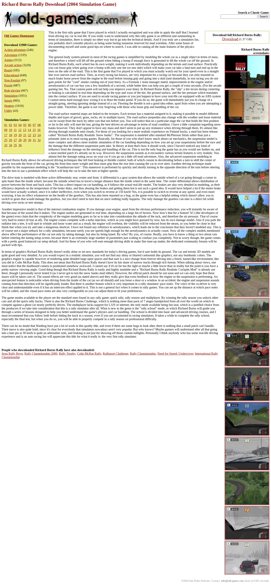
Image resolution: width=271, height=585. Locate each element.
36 (20, 145)
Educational (11, 75)
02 (10, 125)
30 (29, 140)
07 (34, 125)
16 (38, 130)
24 (39, 135)
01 (5, 125)
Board (8, 70)
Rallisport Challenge (115, 353)
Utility (8, 110)
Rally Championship (143, 353)
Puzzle (8, 85)
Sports (8, 100)
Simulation (11, 95)
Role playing (12, 90)
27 (15, 140)
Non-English (12, 80)
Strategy (9, 105)
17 (5, 135)
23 (34, 135)
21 (24, 135)
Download (230, 39)
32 (39, 140)
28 (20, 140)
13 (24, 130)
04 (20, 125)
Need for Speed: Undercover (175, 353)
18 (10, 135)
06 (29, 125)
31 (34, 140)
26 (10, 140)
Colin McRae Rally (89, 353)
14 (29, 130)
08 (39, 125)
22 (29, 135)
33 (5, 145)
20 (20, 135)
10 (10, 130)
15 (34, 130)
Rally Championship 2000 (40, 353)
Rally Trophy (67, 353)
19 (15, 135)
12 (19, 130)
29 (24, 140)
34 (10, 145)
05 (24, 125)
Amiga (8, 60)
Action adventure (15, 50)
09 (5, 130)
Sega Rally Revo (12, 353)
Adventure (10, 55)
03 (15, 125)
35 (15, 145)
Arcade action (13, 65)
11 (15, 130)
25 (5, 140)
